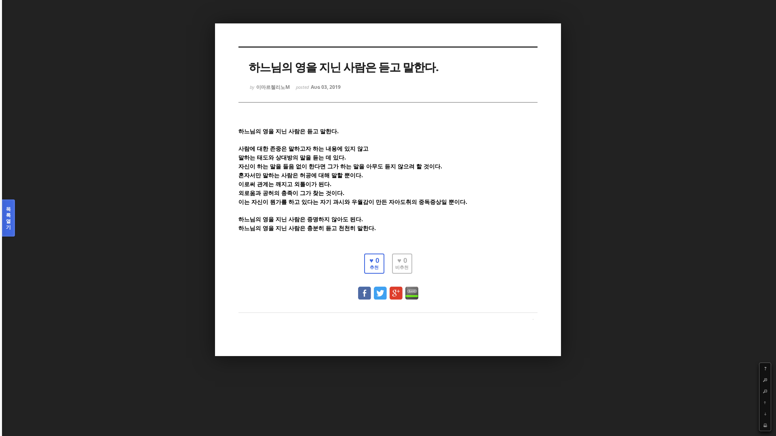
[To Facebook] (364, 289)
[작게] (765, 391)
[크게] (765, 380)
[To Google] (396, 289)
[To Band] (412, 289)
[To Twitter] (380, 289)
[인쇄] (765, 425)
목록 (8, 218)
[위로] (765, 402)
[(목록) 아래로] (765, 413)
